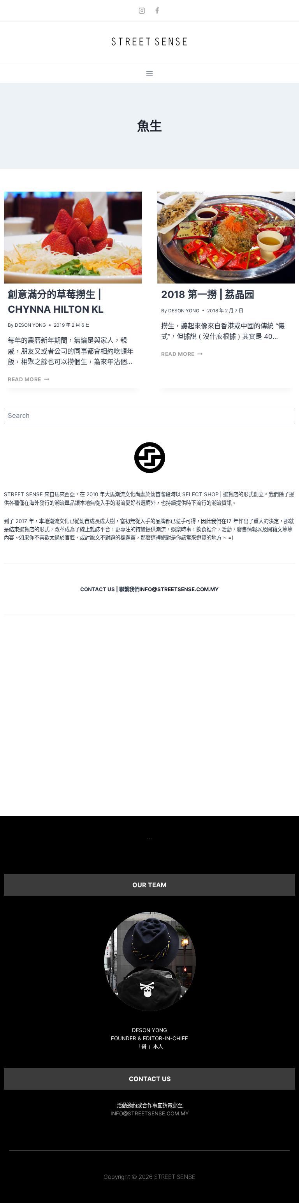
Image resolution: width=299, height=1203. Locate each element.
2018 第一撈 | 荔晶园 (207, 294)
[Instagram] (141, 10)
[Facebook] (157, 10)
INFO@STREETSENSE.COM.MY (150, 1113)
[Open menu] (149, 73)
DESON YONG (30, 325)
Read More (28, 379)
